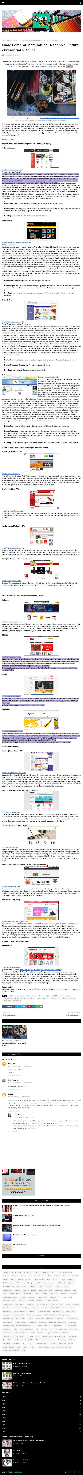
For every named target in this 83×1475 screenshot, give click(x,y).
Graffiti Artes (8, 998)
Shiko (37, 1340)
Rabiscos (6, 1272)
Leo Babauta (64, 1333)
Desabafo (40, 1301)
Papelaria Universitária (68, 998)
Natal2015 (53, 1304)
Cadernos (57, 1276)
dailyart (5, 1279)
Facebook (44, 1329)
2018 (42, 1411)
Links (50, 1290)
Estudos (14, 1276)
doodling (17, 1290)
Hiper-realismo (8, 1333)
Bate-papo (31, 1301)
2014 (42, 1425)
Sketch (5, 1283)
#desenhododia (71, 1311)
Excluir (18, 1075)
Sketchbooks (27, 1272)
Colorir (37, 1294)
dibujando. (53, 1343)
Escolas (48, 1301)
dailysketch (74, 1276)
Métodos (25, 1286)
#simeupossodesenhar (34, 1315)
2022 (42, 1397)
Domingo (66, 1286)
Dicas (49, 996)
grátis (5, 1347)
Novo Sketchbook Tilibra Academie (25, 1235)
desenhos (45, 1308)
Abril (70, 1297)
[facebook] (65, 1472)
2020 (42, 1404)
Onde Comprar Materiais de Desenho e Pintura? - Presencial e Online (14, 1043)
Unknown (11, 1063)
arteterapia (35, 1308)
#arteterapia (7, 1311)
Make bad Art (30, 1304)
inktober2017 (43, 1297)
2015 (45, 1315)
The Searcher (62, 1340)
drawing (70, 1343)
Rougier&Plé (17, 1001)
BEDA (48, 1279)
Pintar (61, 1304)
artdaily (59, 1283)
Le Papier (31, 998)
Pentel (10, 1340)
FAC (37, 1329)
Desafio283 (72, 1322)
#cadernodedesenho (20, 1311)
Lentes (55, 1333)
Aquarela (6, 1301)
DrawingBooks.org (70, 1326)
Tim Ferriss (72, 1340)
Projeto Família (69, 1283)
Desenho (36, 1272)
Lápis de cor (48, 1286)
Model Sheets (47, 1336)
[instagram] (79, 1472)
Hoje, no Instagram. (20, 1244)
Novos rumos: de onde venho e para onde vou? (29, 1383)
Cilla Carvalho (10, 55)
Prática (68, 1304)
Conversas (52, 1322)
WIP (24, 1343)
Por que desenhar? (34, 1283)
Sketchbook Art (16, 1272)
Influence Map (19, 1333)
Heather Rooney (73, 1329)
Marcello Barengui (42, 1304)
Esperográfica (18, 1329)
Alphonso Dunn (8, 1318)
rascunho (51, 1283)
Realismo (67, 1290)
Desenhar (66, 1276)
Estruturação (29, 1329)
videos (72, 1308)
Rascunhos (45, 1272)
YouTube (22, 1297)
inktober (32, 1286)
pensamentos (49, 1347)
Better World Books (72, 1318)
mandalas (64, 1308)
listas (25, 1347)
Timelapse (6, 1343)
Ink (27, 1333)
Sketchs (53, 1272)
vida (4, 1294)
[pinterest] (74, 1472)
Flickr (51, 1329)
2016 (64, 1297)
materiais (45, 998)
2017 (42, 1414)
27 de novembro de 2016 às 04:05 (20, 1066)
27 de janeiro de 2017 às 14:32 (24, 1117)
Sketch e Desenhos (39, 1276)
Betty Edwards (7, 1322)
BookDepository (20, 1322)
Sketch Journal (7, 1290)
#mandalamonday (18, 1315)
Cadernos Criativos (14, 1294)
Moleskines (58, 1290)
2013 (42, 1428)
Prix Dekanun (19, 1340)
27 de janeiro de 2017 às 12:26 (19, 1097)
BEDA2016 (56, 1279)
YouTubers (26, 1308)
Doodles (44, 1294)
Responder (11, 1075)
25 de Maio (53, 1315)
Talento (53, 1340)
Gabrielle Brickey (60, 1329)
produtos (68, 1347)
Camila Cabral (32, 1322)
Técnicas (17, 1308)
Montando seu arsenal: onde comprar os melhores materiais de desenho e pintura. (41, 1206)
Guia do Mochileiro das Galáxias (13, 1304)
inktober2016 (32, 1297)
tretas (23, 1350)
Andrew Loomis (20, 1318)
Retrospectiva (21, 1283)
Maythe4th (30, 1336)
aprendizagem (39, 1279)
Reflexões (76, 1304)
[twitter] (70, 1472)
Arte (30, 1276)
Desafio (33, 1290)
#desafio (32, 1311)
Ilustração (64, 1294)
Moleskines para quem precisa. (23, 1215)
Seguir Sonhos (7, 1308)
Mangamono (20, 1336)
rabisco (12, 1283)
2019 (42, 1407)
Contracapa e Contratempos (22, 1460)
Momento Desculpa (60, 1336)
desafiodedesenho (41, 1343)
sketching (16, 1350)
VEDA (63, 1279)
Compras (42, 996)
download (62, 1343)
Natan (10, 1094)
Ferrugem (16, 1450)
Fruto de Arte (65, 996)
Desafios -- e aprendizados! (22, 1373)
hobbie (11, 1347)
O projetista (54, 998)
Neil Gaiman (72, 1336)
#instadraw (6, 1315)
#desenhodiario (58, 1311)
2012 (42, 1432)
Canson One (42, 1322)
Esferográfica (7, 1329)
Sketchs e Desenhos (17, 1279)
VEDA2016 (71, 1279)
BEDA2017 (22, 1301)
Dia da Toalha (37, 1326)
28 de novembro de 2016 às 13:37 (20, 1082)
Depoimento (62, 1322)
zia (59, 1297)
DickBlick (56, 996)
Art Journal (6, 1286)
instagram (23, 1276)
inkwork (19, 1347)
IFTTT (49, 1276)
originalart (33, 1347)
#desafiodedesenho (44, 1311)
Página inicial (6, 40)
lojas (38, 998)
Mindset (38, 1336)
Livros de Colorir (8, 1336)
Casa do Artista (31, 996)
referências (7, 1001)
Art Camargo (15, 40)
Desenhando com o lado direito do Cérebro (16, 1326)
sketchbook (29, 1279)
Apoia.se (30, 1318)
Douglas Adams (57, 1326)
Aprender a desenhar (65, 1272)
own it (41, 1347)
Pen (4, 1340)
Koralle (23, 998)
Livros (40, 1286)
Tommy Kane (16, 1343)
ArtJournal (49, 1318)
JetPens (16, 998)
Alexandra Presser (64, 1315)
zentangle (53, 1297)
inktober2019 (54, 1308)
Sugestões (45, 1340)
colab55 (30, 1343)
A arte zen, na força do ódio (22, 1363)
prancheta (59, 1347)
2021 (42, 1400)
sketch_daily (7, 1350)
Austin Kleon (59, 1318)
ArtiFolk (21, 996)
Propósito (6, 1276)
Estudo (55, 1301)
